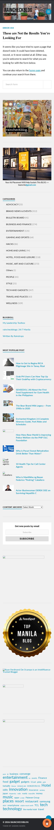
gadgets (25, 782)
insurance (33, 790)
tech (44, 805)
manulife (31, 793)
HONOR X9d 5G (33, 786)
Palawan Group (32, 798)
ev (29, 778)
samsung (45, 801)
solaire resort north (26, 805)
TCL (36, 805)
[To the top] (48, 818)
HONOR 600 (21, 786)
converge (25, 774)
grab (44, 782)
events (34, 778)
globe (39, 782)
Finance (42, 778)
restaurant (31, 801)
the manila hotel (30, 810)
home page (35, 70)
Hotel (46, 785)
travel (41, 809)
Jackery (42, 790)
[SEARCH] (47, 84)
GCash (33, 782)
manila (24, 794)
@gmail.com (31, 185)
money (39, 793)
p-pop (22, 798)
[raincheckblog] (27, 12)
